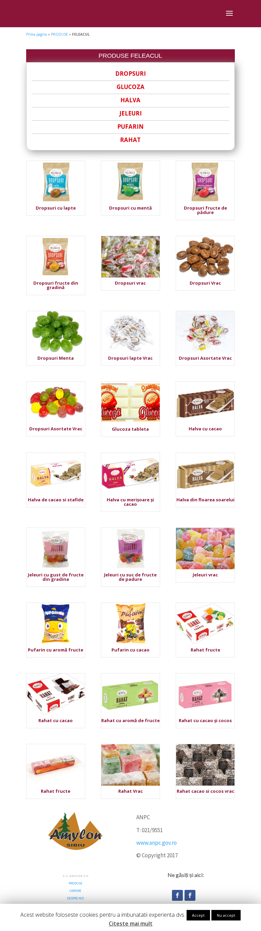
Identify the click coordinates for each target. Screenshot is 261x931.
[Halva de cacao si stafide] (56, 492)
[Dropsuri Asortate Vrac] (205, 351)
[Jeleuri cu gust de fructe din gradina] (56, 568)
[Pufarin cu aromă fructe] (56, 643)
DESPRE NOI (75, 898)
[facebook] (177, 895)
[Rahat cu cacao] (56, 713)
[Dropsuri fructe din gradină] (56, 276)
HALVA (130, 100)
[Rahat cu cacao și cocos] (205, 713)
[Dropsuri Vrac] (205, 276)
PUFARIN (130, 126)
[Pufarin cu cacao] (130, 643)
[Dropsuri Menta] (56, 351)
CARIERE (75, 891)
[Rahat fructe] (205, 643)
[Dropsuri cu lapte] (56, 201)
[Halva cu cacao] (205, 421)
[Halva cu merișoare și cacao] (130, 492)
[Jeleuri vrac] (205, 568)
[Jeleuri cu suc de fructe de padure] (130, 568)
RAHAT (130, 140)
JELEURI (130, 113)
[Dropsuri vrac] (130, 276)
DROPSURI (130, 73)
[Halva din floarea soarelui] (205, 492)
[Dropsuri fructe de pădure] (205, 201)
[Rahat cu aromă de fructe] (130, 713)
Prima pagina (36, 34)
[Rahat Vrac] (130, 784)
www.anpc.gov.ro (156, 842)
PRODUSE (59, 34)
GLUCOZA (130, 87)
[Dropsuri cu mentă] (130, 201)
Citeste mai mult (131, 924)
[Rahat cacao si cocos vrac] (205, 784)
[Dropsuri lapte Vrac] (130, 351)
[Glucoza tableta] (130, 422)
